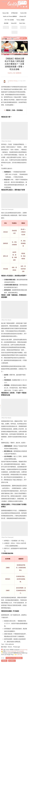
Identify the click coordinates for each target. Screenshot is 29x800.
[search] (26, 5)
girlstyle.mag (23, 649)
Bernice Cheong (14, 80)
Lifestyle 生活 (22, 16)
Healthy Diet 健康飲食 (14, 73)
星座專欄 (6, 23)
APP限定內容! (14, 13)
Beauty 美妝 (5, 13)
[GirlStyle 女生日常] (14, 4)
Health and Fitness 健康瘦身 (10, 16)
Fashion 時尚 (23, 13)
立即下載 (19, 654)
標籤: (3, 658)
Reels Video (22, 23)
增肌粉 (4, 660)
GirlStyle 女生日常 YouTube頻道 (15, 651)
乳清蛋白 (12, 660)
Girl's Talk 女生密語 (9, 19)
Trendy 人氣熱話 (20, 19)
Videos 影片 (14, 23)
